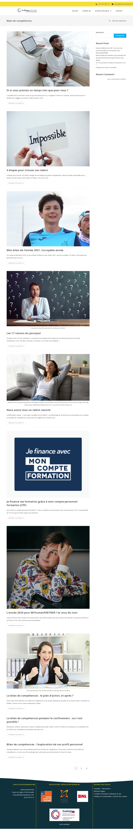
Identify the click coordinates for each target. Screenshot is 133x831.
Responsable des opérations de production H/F (111, 55)
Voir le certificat (64, 824)
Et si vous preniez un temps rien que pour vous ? (37, 90)
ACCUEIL (75, 11)
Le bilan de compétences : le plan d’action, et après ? (40, 695)
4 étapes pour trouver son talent (27, 170)
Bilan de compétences (119, 21)
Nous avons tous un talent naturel (28, 410)
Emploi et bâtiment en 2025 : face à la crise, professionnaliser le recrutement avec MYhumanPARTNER (109, 50)
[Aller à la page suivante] (87, 768)
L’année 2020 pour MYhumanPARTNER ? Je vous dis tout (42, 612)
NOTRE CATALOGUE (102, 11)
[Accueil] (109, 21)
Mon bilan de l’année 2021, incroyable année (35, 250)
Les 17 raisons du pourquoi (24, 333)
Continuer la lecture (17, 102)
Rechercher (100, 32)
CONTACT (119, 11)
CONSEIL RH (86, 11)
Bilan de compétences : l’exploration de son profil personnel (45, 744)
